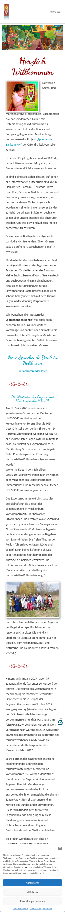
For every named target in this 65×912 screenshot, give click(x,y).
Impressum (47, 908)
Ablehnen (32, 891)
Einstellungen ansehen (32, 901)
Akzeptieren (32, 882)
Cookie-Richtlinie (20, 908)
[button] (60, 848)
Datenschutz (35, 908)
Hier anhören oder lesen (33, 371)
